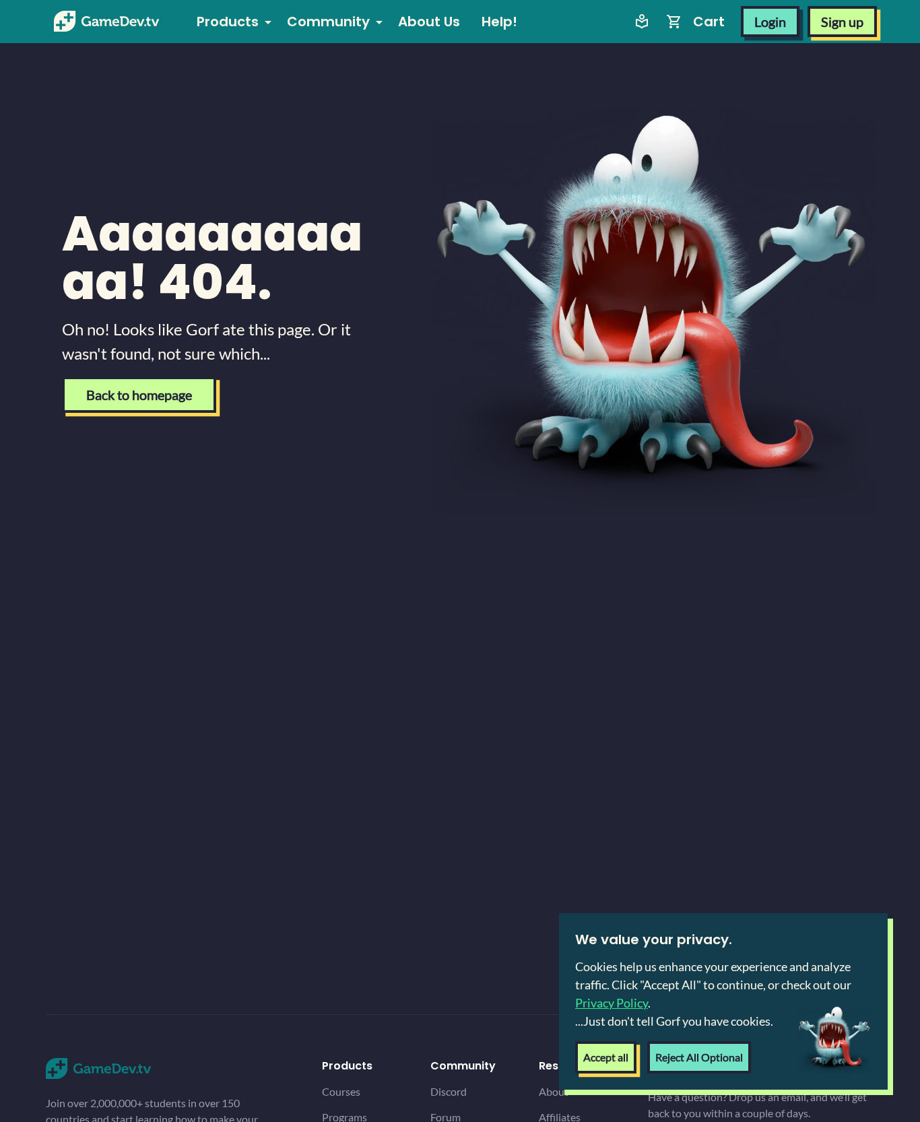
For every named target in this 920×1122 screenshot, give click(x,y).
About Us (429, 21)
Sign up (842, 21)
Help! (499, 21)
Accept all (605, 1057)
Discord (448, 1091)
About (553, 1091)
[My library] (642, 21)
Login (770, 21)
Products (228, 21)
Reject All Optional (699, 1057)
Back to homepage (139, 395)
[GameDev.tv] (106, 21)
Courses (341, 1091)
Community (328, 21)
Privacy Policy (611, 1002)
